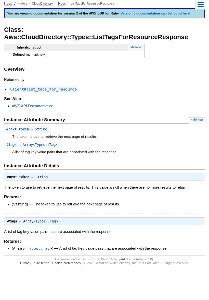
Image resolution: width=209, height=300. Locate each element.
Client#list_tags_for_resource (43, 89)
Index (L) (10, 3)
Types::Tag (45, 221)
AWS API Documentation (32, 106)
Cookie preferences (66, 263)
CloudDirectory (42, 3)
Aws (24, 3)
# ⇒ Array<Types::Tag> (31, 145)
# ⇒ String (26, 129)
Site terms (41, 263)
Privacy (25, 263)
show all (136, 47)
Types (62, 3)
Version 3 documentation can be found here (155, 13)
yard (122, 259)
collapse (197, 120)
